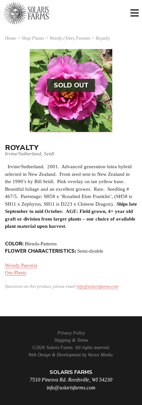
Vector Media (100, 354)
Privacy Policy (71, 332)
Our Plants (15, 272)
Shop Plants (32, 38)
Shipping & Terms (71, 340)
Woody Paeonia (21, 265)
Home (10, 38)
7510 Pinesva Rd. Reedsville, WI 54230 (71, 379)
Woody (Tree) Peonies (70, 38)
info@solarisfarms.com (97, 286)
